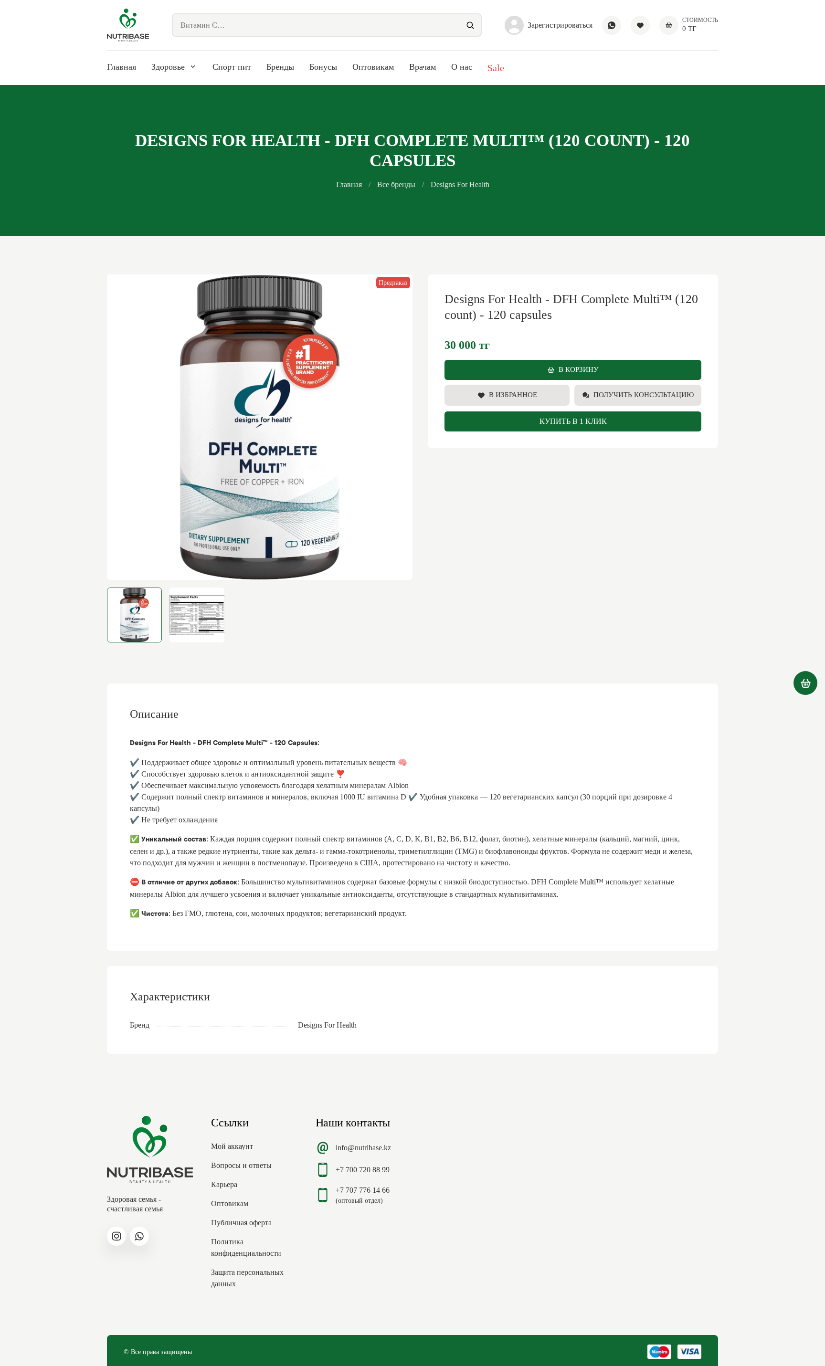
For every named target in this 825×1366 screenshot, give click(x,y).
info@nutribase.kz (363, 1148)
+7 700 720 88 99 (363, 1170)
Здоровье (168, 67)
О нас (461, 67)
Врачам (422, 67)
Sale (495, 68)
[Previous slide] (122, 427)
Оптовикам (373, 67)
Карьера (224, 1184)
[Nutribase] (128, 25)
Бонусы (323, 67)
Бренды (280, 67)
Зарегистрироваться (560, 25)
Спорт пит (231, 67)
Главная (121, 67)
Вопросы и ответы (241, 1165)
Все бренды (396, 184)
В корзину (579, 369)
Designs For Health (460, 184)
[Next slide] (397, 427)
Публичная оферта (241, 1223)
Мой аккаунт (232, 1146)
